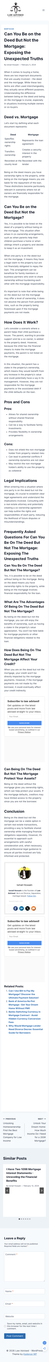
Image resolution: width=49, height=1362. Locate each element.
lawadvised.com (16, 901)
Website (9, 1316)
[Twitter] (27, 908)
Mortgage (9, 29)
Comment (11, 1254)
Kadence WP (30, 1354)
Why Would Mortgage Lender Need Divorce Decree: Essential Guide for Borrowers (26, 1029)
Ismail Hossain (13, 65)
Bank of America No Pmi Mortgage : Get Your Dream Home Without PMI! (23, 1004)
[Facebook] (15, 908)
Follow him (31, 896)
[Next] (42, 1190)
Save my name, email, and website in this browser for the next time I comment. (24, 1326)
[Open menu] (43, 10)
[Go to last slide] (7, 1190)
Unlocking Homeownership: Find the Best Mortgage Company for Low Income (12, 1130)
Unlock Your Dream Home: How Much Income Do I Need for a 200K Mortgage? (36, 1130)
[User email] (33, 908)
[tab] (19, 1219)
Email (9, 1304)
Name (9, 1291)
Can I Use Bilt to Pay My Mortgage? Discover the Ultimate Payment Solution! (24, 994)
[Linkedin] (21, 908)
